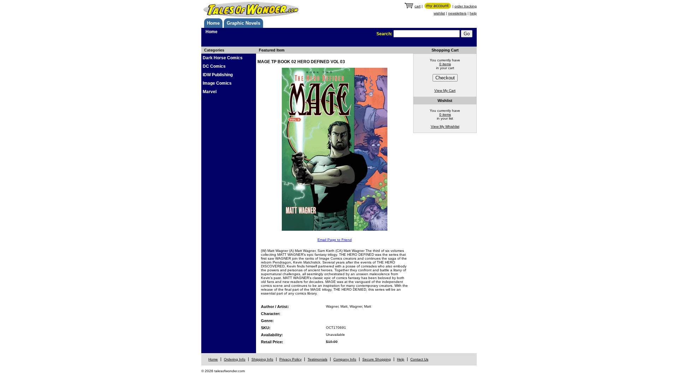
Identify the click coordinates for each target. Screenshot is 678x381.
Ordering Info (234, 359)
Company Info (344, 359)
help (473, 13)
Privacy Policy (290, 359)
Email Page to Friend (334, 240)
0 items (445, 64)
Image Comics (217, 83)
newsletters (457, 13)
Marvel (209, 91)
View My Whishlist (445, 126)
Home (213, 23)
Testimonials (317, 359)
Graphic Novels (243, 23)
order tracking (465, 6)
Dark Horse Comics (223, 57)
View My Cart (445, 90)
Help (400, 359)
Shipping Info (262, 359)
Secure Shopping (376, 359)
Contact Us (419, 359)
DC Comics (214, 66)
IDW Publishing (218, 74)
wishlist (439, 13)
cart (418, 6)
